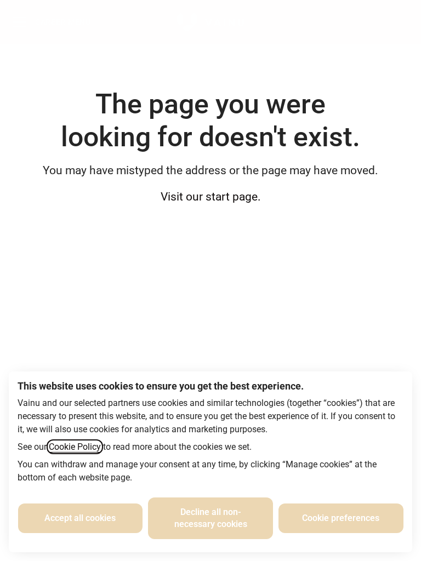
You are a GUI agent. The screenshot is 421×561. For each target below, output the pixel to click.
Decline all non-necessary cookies (210, 518)
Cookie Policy (75, 447)
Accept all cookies (80, 518)
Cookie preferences (340, 518)
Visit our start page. (211, 196)
